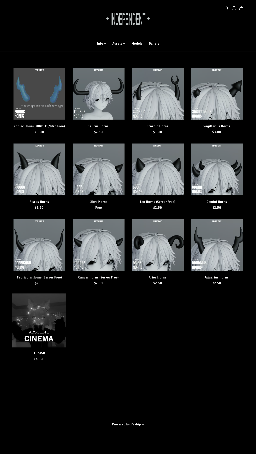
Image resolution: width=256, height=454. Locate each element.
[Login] (234, 8)
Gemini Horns (216, 202)
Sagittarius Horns (216, 126)
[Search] (226, 8)
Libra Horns (98, 202)
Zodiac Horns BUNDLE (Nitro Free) (39, 126)
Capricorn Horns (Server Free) (39, 277)
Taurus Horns (98, 126)
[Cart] (243, 8)
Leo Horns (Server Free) (157, 202)
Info (100, 43)
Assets (117, 43)
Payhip (136, 424)
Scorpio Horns (157, 126)
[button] (143, 424)
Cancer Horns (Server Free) (98, 277)
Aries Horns (157, 277)
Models (136, 43)
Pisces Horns (39, 202)
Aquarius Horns (217, 277)
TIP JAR (39, 353)
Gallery (154, 43)
